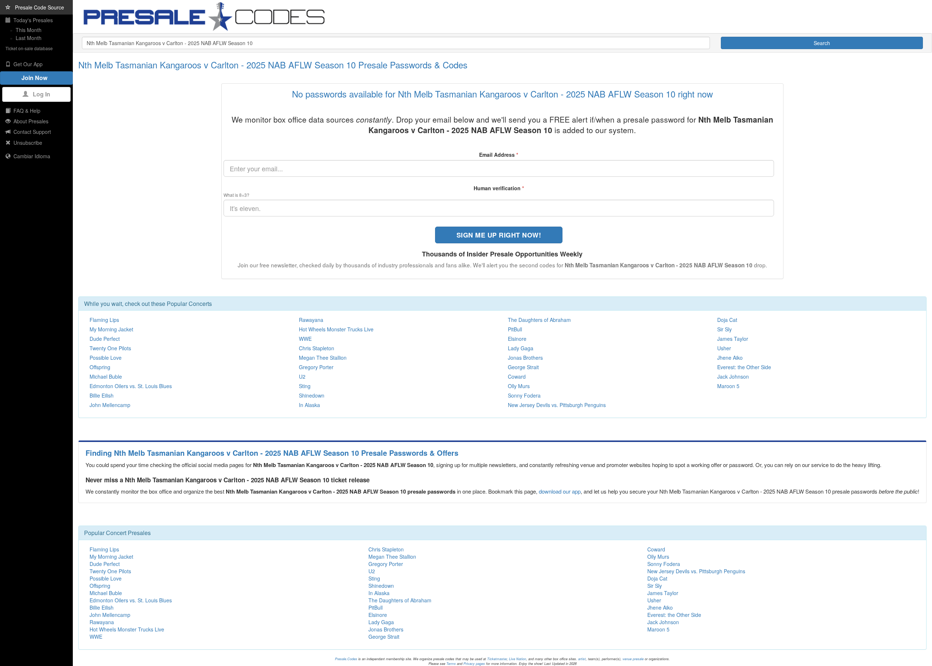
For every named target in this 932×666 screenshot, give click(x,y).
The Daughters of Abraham (539, 319)
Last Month (29, 37)
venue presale (633, 659)
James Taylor (732, 338)
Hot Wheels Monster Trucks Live (336, 329)
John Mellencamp (110, 404)
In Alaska (309, 404)
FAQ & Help (25, 110)
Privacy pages (474, 663)
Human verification (499, 188)
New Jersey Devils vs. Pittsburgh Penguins (557, 404)
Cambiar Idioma (30, 156)
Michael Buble (106, 376)
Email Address (498, 154)
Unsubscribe (26, 142)
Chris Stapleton (316, 348)
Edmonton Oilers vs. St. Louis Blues (131, 386)
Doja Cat (727, 319)
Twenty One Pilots (110, 348)
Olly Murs (519, 386)
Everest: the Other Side (744, 367)
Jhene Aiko (730, 357)
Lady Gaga (520, 348)
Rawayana (311, 319)
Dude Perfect (105, 338)
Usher (724, 348)
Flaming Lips (104, 319)
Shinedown (311, 395)
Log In (39, 94)
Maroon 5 (728, 386)
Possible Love (106, 357)
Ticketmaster (497, 659)
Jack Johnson (733, 376)
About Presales (29, 121)
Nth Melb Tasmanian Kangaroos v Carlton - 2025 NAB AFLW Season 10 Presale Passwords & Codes (272, 64)
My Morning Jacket (111, 329)
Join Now (36, 77)
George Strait (523, 367)
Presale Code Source (37, 7)
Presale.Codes (346, 659)
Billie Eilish (102, 395)
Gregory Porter (316, 367)
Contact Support (31, 131)
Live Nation (517, 659)
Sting (305, 386)
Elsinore (517, 338)
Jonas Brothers (525, 357)
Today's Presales (32, 20)
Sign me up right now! (499, 235)
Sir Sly (724, 329)
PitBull (515, 329)
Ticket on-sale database (29, 48)
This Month (29, 29)
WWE (305, 338)
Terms (451, 663)
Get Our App (27, 64)
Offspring (100, 367)
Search (822, 43)
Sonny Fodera (524, 395)
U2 (302, 376)
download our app (560, 491)
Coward (517, 376)
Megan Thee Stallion (323, 357)
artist (582, 659)
